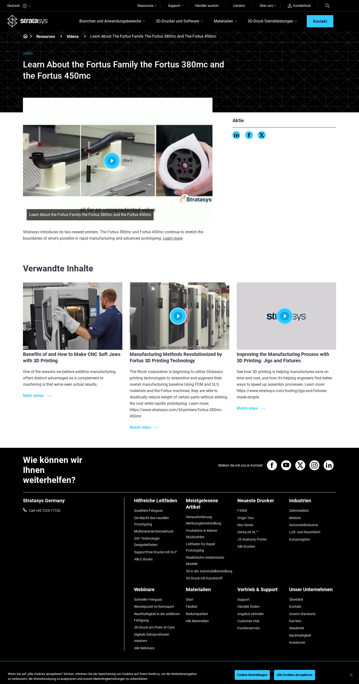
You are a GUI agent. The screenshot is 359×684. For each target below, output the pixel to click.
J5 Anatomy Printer (252, 539)
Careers (239, 6)
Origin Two (245, 518)
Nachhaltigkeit (300, 635)
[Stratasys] (27, 21)
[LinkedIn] (236, 135)
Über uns (266, 6)
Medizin (295, 518)
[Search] (327, 5)
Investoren (297, 642)
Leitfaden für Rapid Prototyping (200, 547)
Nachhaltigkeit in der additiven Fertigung (157, 617)
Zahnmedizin (299, 511)
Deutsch (14, 6)
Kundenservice (248, 628)
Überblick (296, 599)
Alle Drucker (246, 546)
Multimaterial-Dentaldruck (153, 531)
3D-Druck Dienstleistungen (270, 21)
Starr (189, 599)
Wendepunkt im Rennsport (154, 607)
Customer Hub (248, 621)
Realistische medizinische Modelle (205, 561)
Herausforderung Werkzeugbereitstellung (203, 520)
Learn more (172, 238)
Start (127, 160)
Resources (145, 6)
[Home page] (24, 36)
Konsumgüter (299, 539)
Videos (73, 36)
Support (174, 6)
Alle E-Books (143, 559)
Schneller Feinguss (148, 599)
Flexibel (191, 607)
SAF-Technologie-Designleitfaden (147, 541)
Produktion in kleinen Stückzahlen (201, 534)
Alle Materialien (197, 621)
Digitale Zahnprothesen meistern (151, 637)
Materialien (223, 21)
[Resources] (61, 36)
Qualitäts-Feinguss (148, 511)
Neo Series (245, 525)
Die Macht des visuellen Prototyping (151, 521)
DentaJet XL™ (247, 532)
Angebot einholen (250, 614)
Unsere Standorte (302, 614)
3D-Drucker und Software (177, 21)
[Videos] (85, 36)
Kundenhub (302, 6)
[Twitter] (262, 135)
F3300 (242, 511)
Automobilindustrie (303, 525)
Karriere (295, 621)
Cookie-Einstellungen (252, 675)
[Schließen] (351, 675)
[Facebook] (249, 135)
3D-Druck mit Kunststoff (204, 578)
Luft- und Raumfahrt (304, 532)
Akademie (296, 628)
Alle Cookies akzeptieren (294, 675)
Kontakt (295, 607)
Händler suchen (207, 6)
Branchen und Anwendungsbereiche (110, 21)
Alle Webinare (144, 648)
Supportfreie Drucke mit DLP (155, 552)
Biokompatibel (197, 614)
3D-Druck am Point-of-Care (154, 627)
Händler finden (248, 607)
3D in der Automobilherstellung (209, 571)
